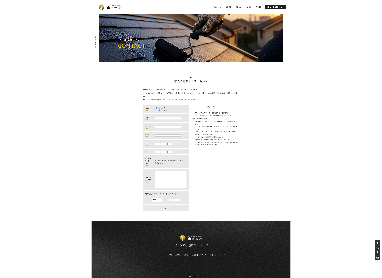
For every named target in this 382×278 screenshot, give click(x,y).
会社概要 (228, 7)
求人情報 (258, 7)
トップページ (218, 7)
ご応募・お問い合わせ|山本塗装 (95, 42)
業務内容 (238, 7)
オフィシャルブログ (219, 255)
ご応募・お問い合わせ (274, 7)
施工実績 (248, 7)
